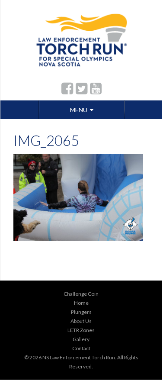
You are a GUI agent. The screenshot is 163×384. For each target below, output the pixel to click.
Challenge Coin (81, 293)
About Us (81, 321)
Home (81, 303)
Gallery (81, 339)
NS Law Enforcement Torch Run (78, 357)
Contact (81, 348)
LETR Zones (81, 330)
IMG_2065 (46, 140)
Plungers (81, 312)
